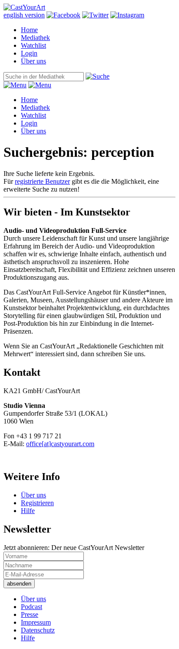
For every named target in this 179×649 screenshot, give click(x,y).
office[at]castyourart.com (60, 443)
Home (29, 29)
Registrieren (37, 503)
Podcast (31, 606)
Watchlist (33, 45)
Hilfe (28, 510)
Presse (29, 614)
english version (24, 15)
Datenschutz (38, 630)
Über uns (33, 61)
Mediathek (35, 37)
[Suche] (97, 76)
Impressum (36, 622)
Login (29, 53)
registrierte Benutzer (42, 181)
